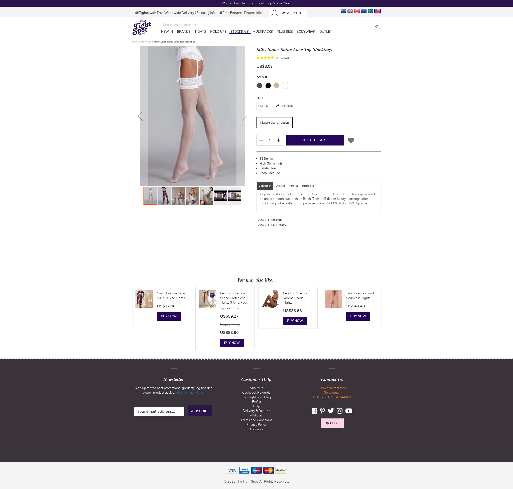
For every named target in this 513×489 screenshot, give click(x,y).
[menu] (266, 32)
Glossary (256, 429)
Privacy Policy (256, 424)
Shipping (280, 186)
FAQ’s (256, 401)
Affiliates (256, 415)
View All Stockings (270, 219)
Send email (332, 392)
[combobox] (183, 25)
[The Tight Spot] (145, 27)
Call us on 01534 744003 (332, 397)
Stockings (146, 41)
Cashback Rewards (256, 392)
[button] (140, 116)
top (4, 465)
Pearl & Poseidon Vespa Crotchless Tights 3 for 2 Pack (233, 298)
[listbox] (318, 106)
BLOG (334, 423)
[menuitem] (167, 31)
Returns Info (253, 12)
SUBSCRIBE (200, 411)
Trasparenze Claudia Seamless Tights (361, 296)
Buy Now (169, 316)
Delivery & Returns (256, 410)
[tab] (265, 186)
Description (265, 186)
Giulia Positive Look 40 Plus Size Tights (171, 296)
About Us (256, 388)
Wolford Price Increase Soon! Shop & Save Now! (256, 3)
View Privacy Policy (190, 392)
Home (135, 41)
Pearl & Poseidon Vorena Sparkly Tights (295, 298)
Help (256, 406)
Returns (293, 186)
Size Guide (286, 105)
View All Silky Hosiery (272, 224)
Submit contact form (332, 388)
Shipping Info (206, 12)
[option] (259, 85)
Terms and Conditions (256, 420)
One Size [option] (264, 106)
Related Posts (310, 186)
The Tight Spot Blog (256, 397)
